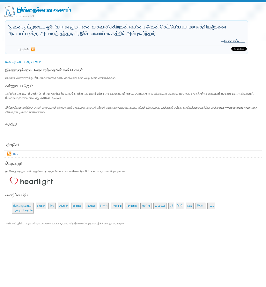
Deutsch (63, 205)
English (41, 205)
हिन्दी (180, 205)
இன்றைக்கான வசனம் (44, 9)
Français (91, 205)
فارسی (211, 205)
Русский (117, 205)
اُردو (171, 205)
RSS (15, 153)
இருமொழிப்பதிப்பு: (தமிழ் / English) (23, 208)
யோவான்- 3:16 (234, 40)
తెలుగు (200, 205)
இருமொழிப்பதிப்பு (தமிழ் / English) (23, 61)
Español (77, 205)
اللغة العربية (160, 205)
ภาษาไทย (146, 205)
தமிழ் (189, 205)
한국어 (103, 205)
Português (131, 205)
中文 (52, 205)
